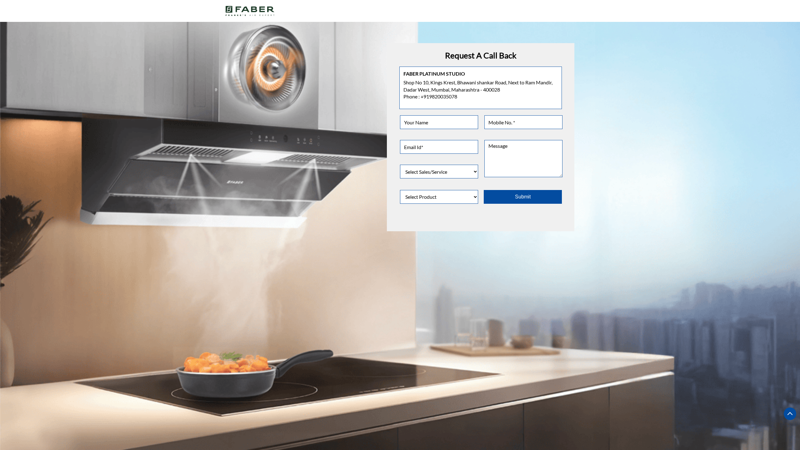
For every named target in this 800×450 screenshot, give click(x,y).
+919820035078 (439, 96)
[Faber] (250, 11)
